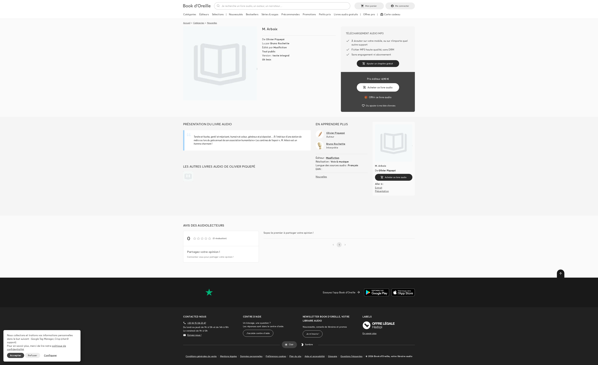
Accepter (15, 355)
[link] (377, 97)
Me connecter (402, 6)
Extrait (378, 187)
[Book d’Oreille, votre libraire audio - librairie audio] (197, 6)
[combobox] (282, 5)
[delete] (560, 274)
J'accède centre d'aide (258, 333)
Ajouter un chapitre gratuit (380, 63)
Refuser (32, 355)
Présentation (382, 191)
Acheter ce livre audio (380, 87)
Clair (291, 344)
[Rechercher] (218, 5)
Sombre (309, 344)
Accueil (186, 22)
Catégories (198, 22)
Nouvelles (212, 22)
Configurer (50, 355)
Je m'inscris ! (312, 333)
